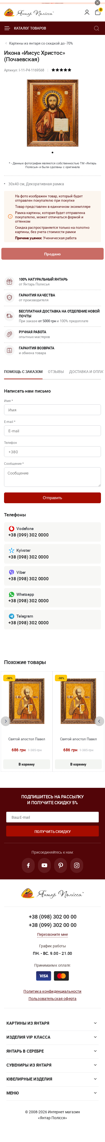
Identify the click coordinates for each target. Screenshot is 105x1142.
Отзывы (56, 371)
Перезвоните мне (52, 934)
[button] (52, 152)
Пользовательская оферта (52, 998)
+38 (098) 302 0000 (28, 557)
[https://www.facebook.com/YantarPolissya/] (28, 865)
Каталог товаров (30, 28)
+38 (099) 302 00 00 (52, 925)
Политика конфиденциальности (52, 991)
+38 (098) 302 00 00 (52, 916)
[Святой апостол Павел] (26, 701)
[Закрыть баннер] (97, 2)
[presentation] (5, 721)
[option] (23, 373)
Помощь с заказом (23, 371)
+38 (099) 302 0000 (28, 535)
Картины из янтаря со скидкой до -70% (41, 43)
